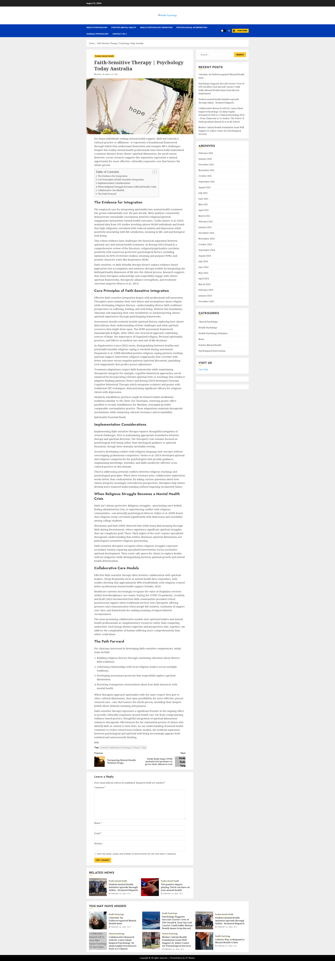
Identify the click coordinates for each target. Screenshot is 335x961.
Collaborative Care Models (111, 190)
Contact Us (118, 34)
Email (98, 833)
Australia (104, 747)
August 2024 (205, 255)
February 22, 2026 (171, 949)
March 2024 (204, 284)
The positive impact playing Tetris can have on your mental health (175, 887)
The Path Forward (107, 193)
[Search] (229, 30)
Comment (99, 787)
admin (99, 74)
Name (98, 823)
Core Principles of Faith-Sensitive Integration (121, 179)
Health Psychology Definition (156, 27)
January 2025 (205, 227)
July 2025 (203, 193)
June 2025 (203, 198)
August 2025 (205, 187)
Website (98, 843)
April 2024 (204, 278)
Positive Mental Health (123, 27)
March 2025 (204, 215)
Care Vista (203, 369)
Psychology (126, 747)
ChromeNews (176, 957)
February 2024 (206, 289)
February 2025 (206, 221)
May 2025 (203, 204)
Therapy (136, 747)
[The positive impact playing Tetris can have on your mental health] (150, 887)
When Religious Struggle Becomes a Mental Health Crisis (127, 186)
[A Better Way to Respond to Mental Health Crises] (204, 941)
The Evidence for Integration (112, 176)
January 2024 (205, 295)
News (201, 339)
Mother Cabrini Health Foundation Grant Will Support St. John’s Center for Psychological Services (221, 130)
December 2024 (206, 232)
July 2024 (203, 261)
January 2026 (205, 158)
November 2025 (206, 170)
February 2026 (206, 153)
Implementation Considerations (114, 183)
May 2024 (203, 272)
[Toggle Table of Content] (153, 172)
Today (143, 747)
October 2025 (205, 175)
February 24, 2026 (118, 927)
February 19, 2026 (170, 894)
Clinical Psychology (97, 34)
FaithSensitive (115, 747)
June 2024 (203, 267)
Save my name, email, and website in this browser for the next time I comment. (136, 853)
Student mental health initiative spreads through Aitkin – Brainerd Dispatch (123, 887)
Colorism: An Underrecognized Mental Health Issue (122, 920)
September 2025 (207, 181)
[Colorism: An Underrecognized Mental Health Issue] (98, 920)
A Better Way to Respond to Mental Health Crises (229, 941)
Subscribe (242, 30)
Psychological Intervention (191, 27)
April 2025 (204, 210)
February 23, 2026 (118, 894)
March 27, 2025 (111, 74)
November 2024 (206, 238)
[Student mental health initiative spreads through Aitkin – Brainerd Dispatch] (98, 887)
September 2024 (207, 250)
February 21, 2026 (225, 946)
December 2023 (206, 301)
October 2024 (205, 244)
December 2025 (206, 164)
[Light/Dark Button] (223, 30)
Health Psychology (96, 27)
